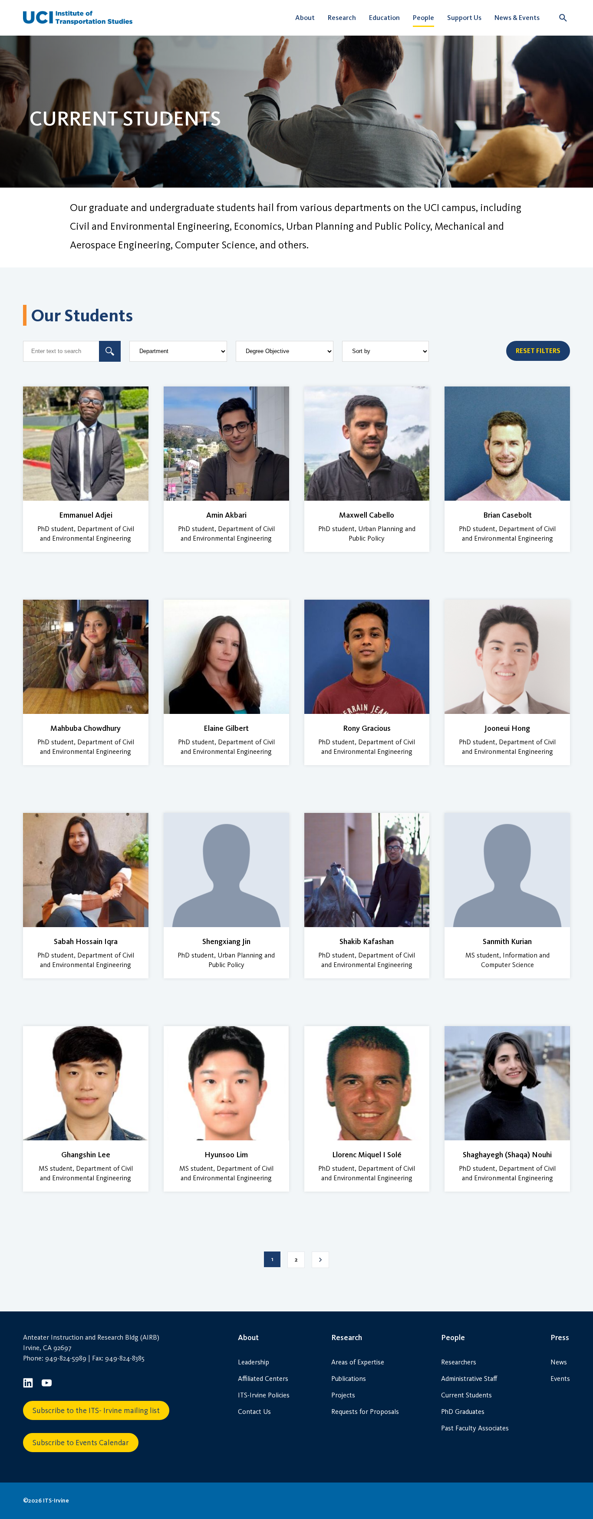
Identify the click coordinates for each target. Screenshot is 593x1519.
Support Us (464, 17)
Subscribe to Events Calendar (81, 1442)
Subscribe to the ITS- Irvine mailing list (96, 1410)
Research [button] (342, 17)
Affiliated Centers (263, 1378)
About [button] (305, 17)
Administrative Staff (469, 1378)
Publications (348, 1378)
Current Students (466, 1395)
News (558, 1362)
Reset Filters (538, 351)
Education (384, 17)
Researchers (458, 1362)
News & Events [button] (517, 17)
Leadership (253, 1362)
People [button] (423, 17)
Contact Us (254, 1411)
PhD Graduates (462, 1411)
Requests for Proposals (365, 1411)
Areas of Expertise (357, 1362)
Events (560, 1378)
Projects (343, 1395)
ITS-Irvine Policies (264, 1395)
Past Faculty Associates (475, 1428)
